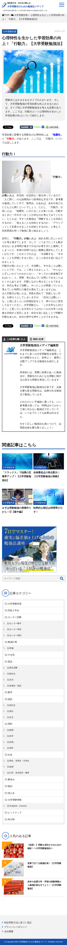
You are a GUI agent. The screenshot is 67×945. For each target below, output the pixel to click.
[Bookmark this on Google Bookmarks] (43, 127)
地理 (11, 767)
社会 (10, 754)
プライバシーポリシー (15, 927)
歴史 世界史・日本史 (19, 761)
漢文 (11, 711)
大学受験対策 (14, 603)
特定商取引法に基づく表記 (18, 922)
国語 (10, 699)
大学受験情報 (14, 799)
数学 (10, 692)
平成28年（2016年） (19, 806)
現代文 (12, 705)
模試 (10, 786)
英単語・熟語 (15, 686)
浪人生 (11, 793)
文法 (11, 680)
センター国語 (15, 635)
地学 (11, 748)
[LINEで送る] (52, 127)
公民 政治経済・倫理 (19, 773)
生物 (11, 742)
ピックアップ (14, 812)
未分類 (11, 819)
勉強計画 (12, 642)
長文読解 (13, 668)
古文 (11, 717)
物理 (11, 730)
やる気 (11, 654)
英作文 (12, 674)
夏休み (11, 779)
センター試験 (14, 617)
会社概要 (8, 931)
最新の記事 (38, 339)
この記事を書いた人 (16, 339)
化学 (11, 736)
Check (37, 127)
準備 (11, 648)
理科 (10, 723)
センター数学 (15, 623)
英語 (10, 661)
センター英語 (15, 629)
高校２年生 (13, 610)
